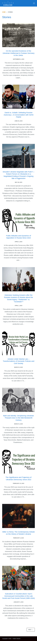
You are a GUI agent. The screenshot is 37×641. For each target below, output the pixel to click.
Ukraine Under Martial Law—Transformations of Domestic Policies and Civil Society (18, 361)
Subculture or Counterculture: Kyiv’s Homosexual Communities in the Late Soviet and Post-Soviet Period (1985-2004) (18, 596)
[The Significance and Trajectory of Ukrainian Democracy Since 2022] (18, 461)
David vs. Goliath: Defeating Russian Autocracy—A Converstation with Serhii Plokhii (18, 115)
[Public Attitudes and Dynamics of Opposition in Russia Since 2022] (18, 220)
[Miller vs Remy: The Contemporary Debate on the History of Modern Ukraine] (18, 516)
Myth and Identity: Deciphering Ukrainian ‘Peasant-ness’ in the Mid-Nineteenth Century (18, 418)
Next (29, 629)
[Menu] (34, 3)
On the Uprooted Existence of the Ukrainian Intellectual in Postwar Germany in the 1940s (18, 53)
